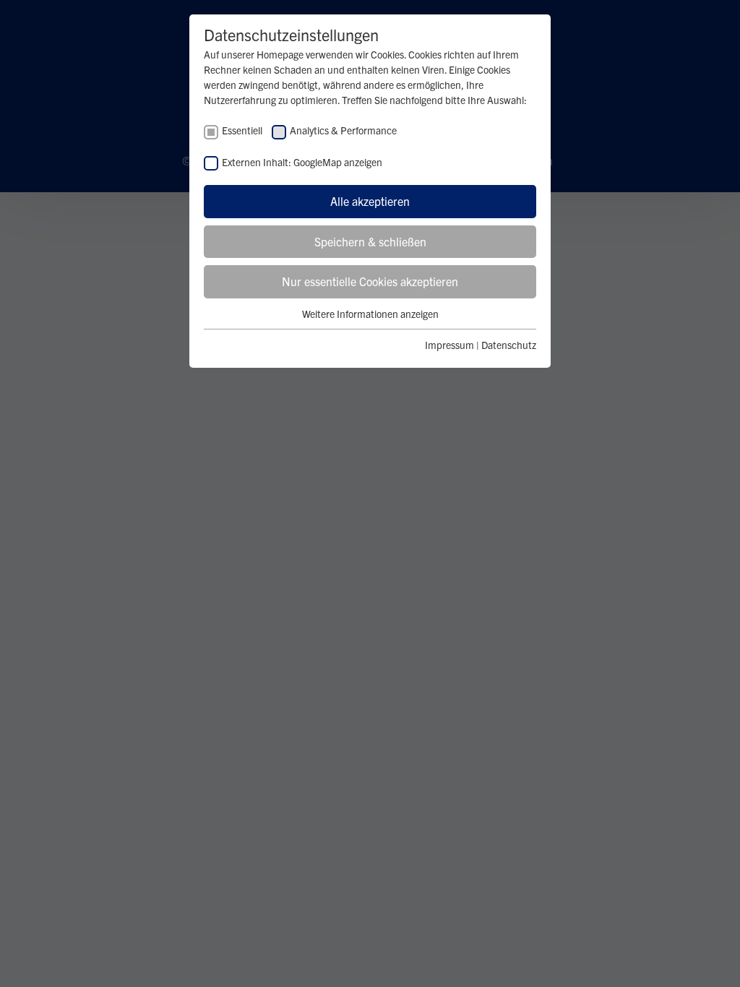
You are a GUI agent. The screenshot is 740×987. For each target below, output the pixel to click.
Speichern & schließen (370, 241)
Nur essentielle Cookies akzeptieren (370, 281)
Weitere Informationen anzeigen (370, 313)
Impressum (449, 344)
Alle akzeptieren (370, 201)
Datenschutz (508, 344)
